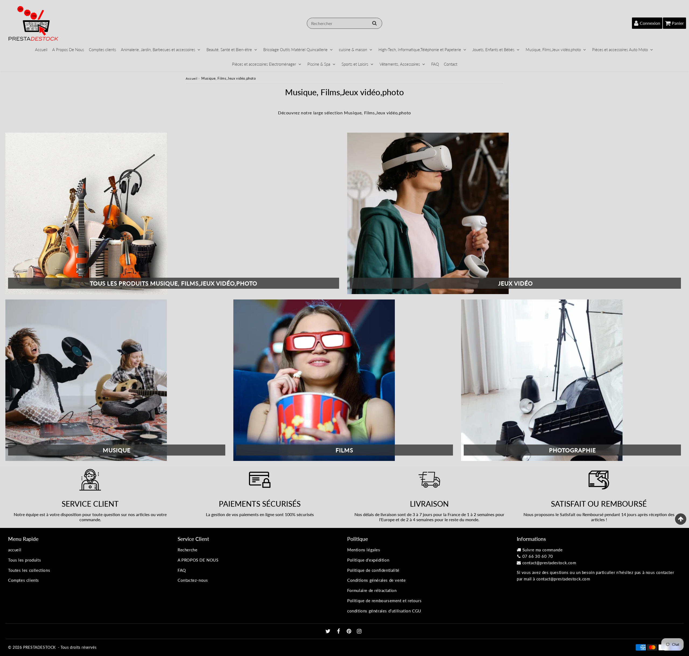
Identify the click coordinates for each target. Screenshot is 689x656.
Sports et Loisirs (355, 64)
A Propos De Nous (68, 49)
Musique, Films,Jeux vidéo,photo (553, 49)
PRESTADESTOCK (39, 647)
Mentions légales (363, 549)
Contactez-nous (193, 580)
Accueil (41, 49)
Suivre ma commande (542, 549)
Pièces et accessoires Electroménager (264, 64)
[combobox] (344, 23)
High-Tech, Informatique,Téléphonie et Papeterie (419, 49)
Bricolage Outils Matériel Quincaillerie (295, 49)
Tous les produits (24, 560)
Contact (450, 64)
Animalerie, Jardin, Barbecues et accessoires (158, 49)
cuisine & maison (353, 49)
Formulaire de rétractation (372, 590)
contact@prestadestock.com (549, 562)
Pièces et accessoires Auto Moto (620, 49)
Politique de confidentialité (373, 570)
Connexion (650, 23)
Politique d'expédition (368, 560)
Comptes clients (102, 49)
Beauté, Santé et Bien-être (229, 49)
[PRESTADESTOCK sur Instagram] (359, 631)
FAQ (435, 64)
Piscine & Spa (318, 64)
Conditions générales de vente (376, 580)
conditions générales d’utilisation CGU (384, 610)
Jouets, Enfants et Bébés (493, 49)
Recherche (187, 549)
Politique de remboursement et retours (384, 600)
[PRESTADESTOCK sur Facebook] (339, 631)
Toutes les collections (29, 570)
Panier (678, 23)
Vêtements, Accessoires (399, 64)
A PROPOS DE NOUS (198, 560)
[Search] (374, 23)
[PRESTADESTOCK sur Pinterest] (349, 631)
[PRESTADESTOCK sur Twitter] (328, 631)
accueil (14, 549)
